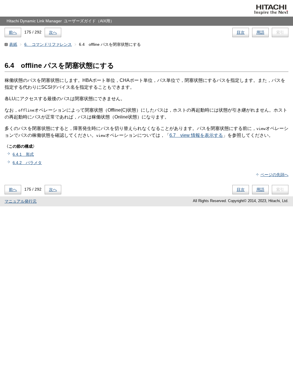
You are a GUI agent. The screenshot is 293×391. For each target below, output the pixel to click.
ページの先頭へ (274, 174)
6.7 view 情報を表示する (196, 135)
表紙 (13, 44)
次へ (53, 32)
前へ (13, 32)
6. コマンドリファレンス (48, 44)
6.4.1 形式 (23, 154)
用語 (260, 32)
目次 (241, 32)
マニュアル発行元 (21, 201)
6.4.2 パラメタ (27, 162)
